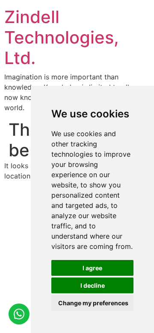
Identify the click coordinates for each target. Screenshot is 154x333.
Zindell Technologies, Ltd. (61, 37)
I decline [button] (92, 285)
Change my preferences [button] (93, 303)
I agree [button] (92, 268)
